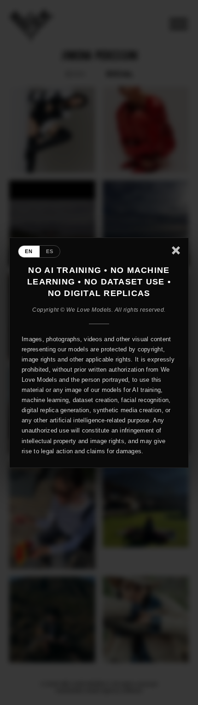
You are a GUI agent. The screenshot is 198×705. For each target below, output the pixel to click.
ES (50, 251)
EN (29, 251)
